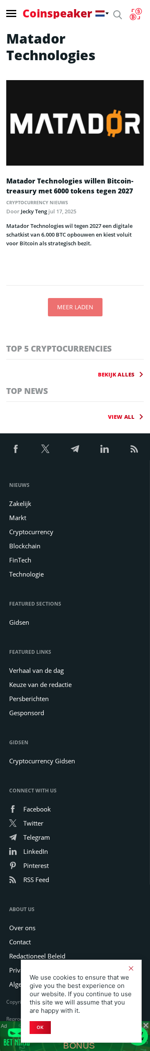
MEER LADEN (75, 307)
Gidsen (19, 622)
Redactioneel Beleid (37, 956)
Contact (20, 942)
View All (121, 416)
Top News (27, 391)
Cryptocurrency (31, 532)
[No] (131, 968)
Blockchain (24, 546)
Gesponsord (26, 713)
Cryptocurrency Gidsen (42, 761)
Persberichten (29, 698)
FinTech (20, 560)
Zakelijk (20, 503)
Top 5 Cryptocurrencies (59, 348)
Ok (40, 1027)
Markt (17, 517)
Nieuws (19, 485)
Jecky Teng (34, 211)
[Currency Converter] (135, 14)
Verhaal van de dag (36, 670)
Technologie (26, 574)
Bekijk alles (116, 374)
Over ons (22, 928)
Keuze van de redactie (40, 684)
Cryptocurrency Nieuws (37, 202)
